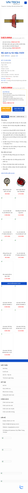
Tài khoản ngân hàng (8, 378)
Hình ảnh (12, 116)
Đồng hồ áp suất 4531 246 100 (7, 254)
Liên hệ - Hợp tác (7, 375)
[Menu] (2, 3)
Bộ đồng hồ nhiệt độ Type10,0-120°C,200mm (21, 212)
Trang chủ (3, 6)
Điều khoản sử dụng (8, 391)
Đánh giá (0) (20, 116)
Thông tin (5, 116)
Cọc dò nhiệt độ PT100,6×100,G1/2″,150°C (21, 254)
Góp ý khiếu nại (6, 388)
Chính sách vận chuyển (8, 408)
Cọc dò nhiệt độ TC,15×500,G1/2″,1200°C (21, 233)
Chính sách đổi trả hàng (9, 412)
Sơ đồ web (5, 371)
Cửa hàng (9, 6)
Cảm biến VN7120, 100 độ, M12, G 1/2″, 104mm (7, 327)
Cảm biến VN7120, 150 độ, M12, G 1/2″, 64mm (21, 327)
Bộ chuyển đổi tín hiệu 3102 (7, 275)
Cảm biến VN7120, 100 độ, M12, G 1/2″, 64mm (7, 351)
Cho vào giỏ (18, 108)
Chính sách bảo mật (8, 405)
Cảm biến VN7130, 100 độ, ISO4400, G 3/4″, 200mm (21, 304)
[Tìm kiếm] (22, 2)
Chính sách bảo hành (8, 402)
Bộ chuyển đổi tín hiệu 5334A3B (20, 190)
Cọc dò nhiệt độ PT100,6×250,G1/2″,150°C (7, 233)
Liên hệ (4, 385)
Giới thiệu (5, 368)
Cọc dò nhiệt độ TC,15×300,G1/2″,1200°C (7, 211)
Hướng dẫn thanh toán (8, 395)
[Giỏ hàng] (25, 2)
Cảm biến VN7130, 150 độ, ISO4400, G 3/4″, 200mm (7, 304)
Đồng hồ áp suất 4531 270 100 (7, 190)
